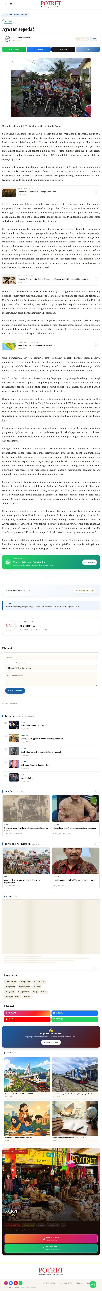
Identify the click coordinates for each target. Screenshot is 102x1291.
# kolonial (27, 997)
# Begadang (10, 986)
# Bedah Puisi (39, 982)
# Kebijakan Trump (13, 997)
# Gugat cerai (23, 992)
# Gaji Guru (10, 992)
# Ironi (43, 992)
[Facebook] (11, 1283)
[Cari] (6, 4)
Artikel (8, 21)
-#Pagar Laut (25, 982)
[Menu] (11, 4)
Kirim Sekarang (52, 1042)
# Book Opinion (24, 986)
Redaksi (79, 1283)
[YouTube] (16, 1283)
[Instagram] (6, 1283)
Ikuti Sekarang (89, 562)
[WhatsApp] (21, 1283)
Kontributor (49, 1283)
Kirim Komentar (15, 691)
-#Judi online (11, 982)
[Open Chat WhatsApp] (93, 1284)
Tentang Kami (65, 1283)
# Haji (35, 992)
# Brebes (37, 986)
